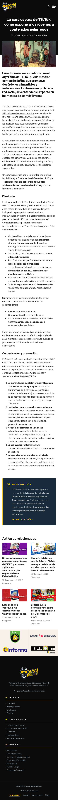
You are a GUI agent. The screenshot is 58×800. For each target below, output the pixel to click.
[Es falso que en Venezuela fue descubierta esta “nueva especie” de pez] (14, 595)
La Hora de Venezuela (15, 725)
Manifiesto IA (12, 763)
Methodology (37, 795)
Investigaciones (39, 35)
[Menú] (54, 6)
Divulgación (11, 710)
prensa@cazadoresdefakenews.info (29, 691)
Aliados (10, 713)
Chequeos (6, 583)
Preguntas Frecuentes (16, 770)
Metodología (12, 750)
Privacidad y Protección (16, 760)
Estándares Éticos (14, 754)
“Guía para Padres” (42, 362)
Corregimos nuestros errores (18, 757)
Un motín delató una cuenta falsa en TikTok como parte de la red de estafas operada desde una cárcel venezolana (43, 564)
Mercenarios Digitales (15, 738)
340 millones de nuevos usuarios (18, 113)
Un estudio (7, 175)
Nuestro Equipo (13, 767)
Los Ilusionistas (13, 735)
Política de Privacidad (29, 791)
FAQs (47, 795)
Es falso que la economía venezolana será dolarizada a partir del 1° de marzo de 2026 (43, 611)
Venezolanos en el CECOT (17, 728)
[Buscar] (49, 6)
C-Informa (11, 732)
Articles (26, 795)
